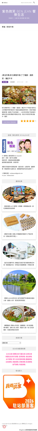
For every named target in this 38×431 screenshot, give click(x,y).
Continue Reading (10, 122)
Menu (6, 3)
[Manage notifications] (4, 426)
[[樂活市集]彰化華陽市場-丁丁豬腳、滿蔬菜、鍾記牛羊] (19, 95)
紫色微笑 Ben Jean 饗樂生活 (19, 13)
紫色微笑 (12, 82)
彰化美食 (5, 82)
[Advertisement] (19, 54)
